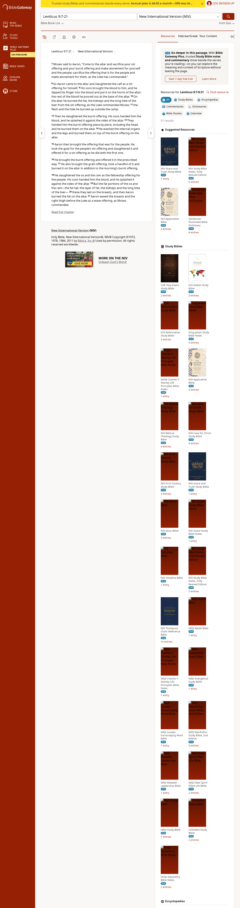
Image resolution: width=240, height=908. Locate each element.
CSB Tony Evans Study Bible (170, 287)
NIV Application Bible (170, 220)
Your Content (208, 36)
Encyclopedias (175, 901)
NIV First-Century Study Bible (171, 485)
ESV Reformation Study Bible (170, 334)
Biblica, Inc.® (86, 241)
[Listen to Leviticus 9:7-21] (84, 37)
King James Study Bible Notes (199, 334)
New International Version (70, 230)
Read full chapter (62, 212)
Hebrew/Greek (188, 36)
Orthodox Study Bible (198, 831)
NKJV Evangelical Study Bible (198, 680)
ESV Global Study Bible (198, 287)
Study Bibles (173, 246)
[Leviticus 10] (151, 133)
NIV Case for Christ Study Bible (200, 435)
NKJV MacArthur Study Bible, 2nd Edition (198, 735)
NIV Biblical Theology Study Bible (170, 436)
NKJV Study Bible (170, 829)
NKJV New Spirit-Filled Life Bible (198, 784)
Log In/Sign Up (223, 3)
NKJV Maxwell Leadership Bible (171, 784)
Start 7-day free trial (181, 79)
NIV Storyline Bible (172, 577)
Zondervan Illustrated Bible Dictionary (198, 222)
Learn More (209, 79)
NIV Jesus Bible (170, 530)
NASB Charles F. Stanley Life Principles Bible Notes (170, 384)
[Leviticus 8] (42, 133)
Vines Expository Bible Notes (170, 878)
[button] (219, 3)
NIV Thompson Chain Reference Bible (170, 631)
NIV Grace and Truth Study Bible (171, 170)
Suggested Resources (180, 129)
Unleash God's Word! (113, 262)
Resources (168, 36)
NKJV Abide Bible (198, 628)
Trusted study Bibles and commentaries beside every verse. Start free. (141, 3)
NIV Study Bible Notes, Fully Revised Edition (198, 172)
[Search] (228, 16)
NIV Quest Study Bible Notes (198, 532)
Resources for (182, 92)
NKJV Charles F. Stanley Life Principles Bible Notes (170, 683)
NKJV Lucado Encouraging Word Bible (172, 735)
